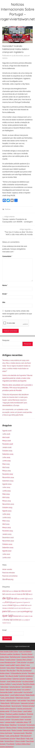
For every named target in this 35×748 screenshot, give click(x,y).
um (23, 619)
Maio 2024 (6, 494)
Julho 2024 (6, 487)
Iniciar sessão (7, 569)
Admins (4, 58)
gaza (14, 602)
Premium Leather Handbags (10, 654)
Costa (19, 594)
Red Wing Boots (29, 684)
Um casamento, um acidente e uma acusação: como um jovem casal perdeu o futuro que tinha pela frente (17, 412)
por (20, 611)
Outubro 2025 (7, 451)
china (24, 591)
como (8, 594)
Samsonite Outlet (6, 692)
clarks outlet (18, 692)
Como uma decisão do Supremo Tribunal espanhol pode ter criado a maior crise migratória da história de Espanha (17, 378)
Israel (12, 605)
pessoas (14, 611)
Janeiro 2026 (6, 447)
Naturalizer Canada (23, 668)
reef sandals (21, 700)
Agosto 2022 (6, 551)
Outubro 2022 (7, 544)
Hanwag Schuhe (28, 706)
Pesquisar (5, 340)
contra (13, 594)
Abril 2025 (5, 467)
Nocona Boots (5, 706)
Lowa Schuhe (17, 684)
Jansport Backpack (12, 717)
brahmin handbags (26, 676)
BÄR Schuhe (15, 703)
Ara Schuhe (28, 692)
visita (27, 620)
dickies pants (4, 711)
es (3, 602)
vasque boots (10, 722)
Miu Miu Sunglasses (24, 670)
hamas (5, 605)
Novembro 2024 (8, 477)
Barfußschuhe (15, 657)
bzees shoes (4, 695)
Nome (5, 285)
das (30, 594)
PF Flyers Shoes (16, 711)
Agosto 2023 (6, 511)
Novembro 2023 (8, 504)
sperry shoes (20, 665)
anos (5, 591)
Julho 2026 (6, 434)
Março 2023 (6, 527)
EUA (8, 602)
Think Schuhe (21, 662)
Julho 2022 (6, 554)
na (11, 608)
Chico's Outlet (20, 741)
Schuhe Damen (15, 687)
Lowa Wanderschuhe (7, 662)
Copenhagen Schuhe (7, 738)
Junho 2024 (6, 491)
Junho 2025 (6, 461)
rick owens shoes (17, 719)
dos (19, 598)
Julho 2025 (6, 457)
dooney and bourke (24, 708)
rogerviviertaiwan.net (21, 646)
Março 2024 (6, 501)
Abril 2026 (6, 437)
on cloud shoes (27, 681)
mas (29, 605)
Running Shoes (26, 654)
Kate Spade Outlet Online (9, 651)
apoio (11, 591)
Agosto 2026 (6, 431)
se (22, 616)
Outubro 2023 (7, 507)
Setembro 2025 (7, 454)
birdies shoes (4, 673)
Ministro (5, 608)
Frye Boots (10, 744)
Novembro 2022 (8, 541)
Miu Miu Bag (11, 670)
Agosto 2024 (6, 484)
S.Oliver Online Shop (23, 744)
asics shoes (11, 668)
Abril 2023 (5, 524)
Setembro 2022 (7, 547)
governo (20, 602)
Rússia (17, 616)
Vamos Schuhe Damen (26, 727)
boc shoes (31, 700)
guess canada (5, 719)
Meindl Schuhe (28, 730)
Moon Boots (20, 738)
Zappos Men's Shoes (24, 659)
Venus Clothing (5, 684)
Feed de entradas (8, 573)
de (6, 598)
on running (26, 689)
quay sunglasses (25, 651)
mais (24, 605)
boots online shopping (8, 708)
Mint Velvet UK (26, 736)
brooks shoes (10, 659)
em (24, 598)
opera (28, 608)
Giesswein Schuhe (27, 703)
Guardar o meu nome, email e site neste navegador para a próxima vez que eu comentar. (17, 313)
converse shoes (5, 679)
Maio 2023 (6, 521)
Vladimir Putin (6, 622)
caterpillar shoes (22, 722)
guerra (27, 602)
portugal (27, 611)
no (24, 608)
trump (8, 620)
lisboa (18, 605)
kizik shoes (4, 687)
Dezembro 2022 (8, 537)
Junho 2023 (6, 517)
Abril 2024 (5, 497)
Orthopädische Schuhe (19, 673)
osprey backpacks (6, 747)
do (14, 598)
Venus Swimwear (6, 733)
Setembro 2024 (7, 481)
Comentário (7, 256)
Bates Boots (30, 695)
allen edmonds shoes (13, 689)
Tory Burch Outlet (11, 676)
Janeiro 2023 (6, 534)
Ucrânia (17, 620)
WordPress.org (7, 579)
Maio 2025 (6, 464)
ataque (17, 591)
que (7, 615)
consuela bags (26, 717)
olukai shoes (4, 657)
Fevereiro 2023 (7, 531)
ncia (16, 608)
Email (4, 294)
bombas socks (5, 730)
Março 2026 (6, 441)
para (6, 611)
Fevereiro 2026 (7, 444)
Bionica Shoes (11, 727)
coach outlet (9, 665)
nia (20, 608)
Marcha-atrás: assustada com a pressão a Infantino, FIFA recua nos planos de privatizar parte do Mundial (17, 387)
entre (30, 598)
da (25, 594)
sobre (27, 616)
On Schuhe (22, 725)
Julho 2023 (6, 514)
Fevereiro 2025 (7, 474)
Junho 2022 (6, 557)
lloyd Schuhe (16, 706)
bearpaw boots (19, 733)
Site (3, 302)
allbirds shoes (11, 700)
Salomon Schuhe (19, 679)
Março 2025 (6, 471)
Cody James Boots (7, 698)
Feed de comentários (10, 576)
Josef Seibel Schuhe (14, 681)
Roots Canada (17, 730)
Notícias (7, 209)
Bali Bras (13, 725)
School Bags (9, 741)
